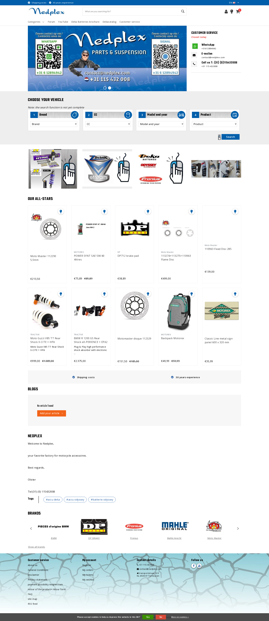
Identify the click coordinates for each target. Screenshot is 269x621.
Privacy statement (37, 579)
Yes (148, 617)
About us (33, 565)
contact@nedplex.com (150, 569)
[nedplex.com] (47, 11)
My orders (87, 569)
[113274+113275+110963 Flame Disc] (178, 228)
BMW (54, 538)
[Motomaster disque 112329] (134, 310)
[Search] (183, 11)
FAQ (30, 594)
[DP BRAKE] (94, 527)
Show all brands (36, 546)
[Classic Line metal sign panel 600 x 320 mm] (222, 310)
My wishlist (88, 579)
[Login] (226, 11)
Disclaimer (33, 574)
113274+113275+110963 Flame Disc (176, 257)
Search (230, 137)
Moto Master (214, 538)
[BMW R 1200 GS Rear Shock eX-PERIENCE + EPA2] (91, 310)
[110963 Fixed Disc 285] (222, 224)
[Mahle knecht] (174, 527)
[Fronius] (134, 527)
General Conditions (38, 569)
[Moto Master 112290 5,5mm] (47, 228)
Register (86, 565)
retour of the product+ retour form (47, 589)
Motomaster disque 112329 (134, 338)
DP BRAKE (94, 538)
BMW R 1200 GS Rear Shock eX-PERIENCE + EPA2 (91, 340)
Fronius (134, 538)
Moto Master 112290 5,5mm (43, 258)
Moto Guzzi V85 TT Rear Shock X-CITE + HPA (45, 340)
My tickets (87, 574)
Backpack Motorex (172, 338)
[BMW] (54, 527)
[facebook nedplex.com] (193, 566)
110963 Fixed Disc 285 (218, 249)
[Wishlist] (231, 11)
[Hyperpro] (53, 169)
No (161, 617)
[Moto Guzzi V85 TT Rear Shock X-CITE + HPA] (47, 310)
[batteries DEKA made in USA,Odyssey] (162, 169)
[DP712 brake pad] (134, 228)
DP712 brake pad (128, 256)
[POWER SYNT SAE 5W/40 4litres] (91, 228)
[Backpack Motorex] (178, 310)
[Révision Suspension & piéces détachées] (216, 169)
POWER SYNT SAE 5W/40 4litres (89, 257)
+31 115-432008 (146, 564)
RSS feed (33, 603)
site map (32, 598)
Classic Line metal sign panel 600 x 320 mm (219, 340)
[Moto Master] (214, 527)
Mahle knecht (174, 538)
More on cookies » (180, 617)
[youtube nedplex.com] (199, 566)
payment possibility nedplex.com (45, 584)
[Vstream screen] (107, 169)
